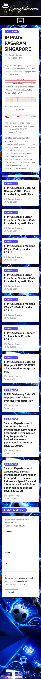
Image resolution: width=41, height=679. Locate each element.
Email (7, 564)
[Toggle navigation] (20, 20)
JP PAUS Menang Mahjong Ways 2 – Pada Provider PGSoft (19, 307)
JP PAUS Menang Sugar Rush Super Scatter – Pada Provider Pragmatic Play (19, 220)
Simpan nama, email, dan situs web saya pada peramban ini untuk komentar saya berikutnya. (19, 581)
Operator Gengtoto (15, 55)
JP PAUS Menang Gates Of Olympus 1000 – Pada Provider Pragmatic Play (19, 191)
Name (7, 552)
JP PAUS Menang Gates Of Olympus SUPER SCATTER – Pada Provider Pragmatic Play (20, 366)
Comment (9, 532)
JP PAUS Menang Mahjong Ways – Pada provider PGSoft (19, 249)
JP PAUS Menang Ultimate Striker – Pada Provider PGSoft (19, 336)
